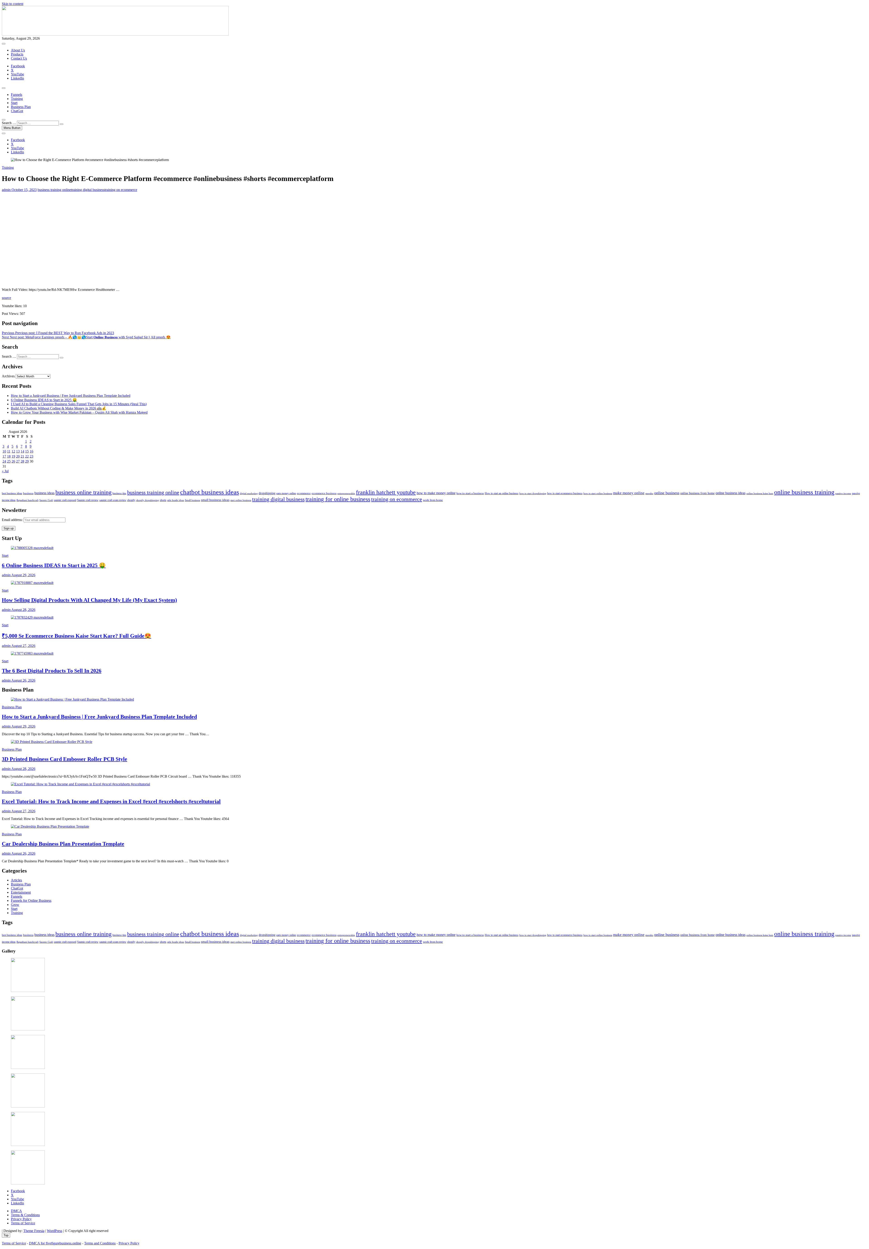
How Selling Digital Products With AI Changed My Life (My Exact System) (89, 600)
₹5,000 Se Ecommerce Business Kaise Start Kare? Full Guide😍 (76, 636)
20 (18, 456)
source (6, 298)
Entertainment (21, 892)
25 (9, 461)
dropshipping (267, 493)
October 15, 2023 (24, 190)
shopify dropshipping (147, 500)
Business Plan (21, 107)
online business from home (697, 493)
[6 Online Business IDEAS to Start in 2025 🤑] (32, 548)
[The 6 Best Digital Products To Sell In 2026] (32, 653)
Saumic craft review (87, 500)
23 (31, 456)
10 (4, 451)
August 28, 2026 (23, 610)
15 (27, 451)
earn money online (286, 493)
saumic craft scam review (112, 500)
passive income (843, 493)
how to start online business (597, 493)
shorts (163, 500)
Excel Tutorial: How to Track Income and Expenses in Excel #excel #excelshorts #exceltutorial (111, 801)
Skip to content (12, 4)
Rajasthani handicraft (27, 500)
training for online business (338, 499)
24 (4, 461)
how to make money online (436, 493)
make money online (629, 493)
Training (17, 99)
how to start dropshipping (532, 493)
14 (22, 451)
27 (18, 461)
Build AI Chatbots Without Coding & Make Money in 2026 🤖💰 (58, 408)
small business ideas (215, 500)
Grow (15, 905)
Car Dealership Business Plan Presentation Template (63, 844)
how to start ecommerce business (565, 493)
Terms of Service (23, 1223)
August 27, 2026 (23, 646)
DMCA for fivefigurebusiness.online (55, 1243)
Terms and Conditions (100, 1243)
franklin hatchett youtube (386, 492)
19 (13, 456)
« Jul (5, 471)
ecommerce (304, 493)
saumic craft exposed (65, 500)
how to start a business (470, 493)
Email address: (13, 520)
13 (18, 451)
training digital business (88, 190)
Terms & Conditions (25, 1215)
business (28, 493)
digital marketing (249, 493)
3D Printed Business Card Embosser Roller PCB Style (64, 759)
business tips (119, 493)
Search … (9, 123)
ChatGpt (17, 111)
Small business (192, 500)
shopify (131, 500)
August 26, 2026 (23, 680)
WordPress (54, 1231)
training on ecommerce (121, 190)
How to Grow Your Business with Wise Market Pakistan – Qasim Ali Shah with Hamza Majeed (79, 412)
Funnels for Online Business (31, 900)
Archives (8, 376)
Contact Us (19, 58)
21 (22, 456)
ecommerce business (324, 493)
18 (9, 456)
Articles (16, 880)
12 (13, 451)
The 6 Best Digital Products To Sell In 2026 (51, 671)
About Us (18, 50)
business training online (54, 190)
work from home (433, 500)
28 (22, 461)
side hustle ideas (175, 500)
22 (27, 456)
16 (31, 451)
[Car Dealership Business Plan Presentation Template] (50, 826)
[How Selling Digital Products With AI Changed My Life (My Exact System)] (32, 583)
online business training (804, 492)
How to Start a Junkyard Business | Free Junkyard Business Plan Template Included (70, 396)
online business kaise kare (759, 493)
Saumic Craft (46, 500)
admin (6, 190)
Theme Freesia (33, 1231)
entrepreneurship (346, 493)
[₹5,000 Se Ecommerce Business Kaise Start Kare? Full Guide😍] (32, 617)
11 (8, 451)
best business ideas (12, 493)
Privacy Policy (21, 1219)
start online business (240, 500)
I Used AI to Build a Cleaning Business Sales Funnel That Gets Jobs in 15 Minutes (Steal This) (79, 404)
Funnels (16, 94)
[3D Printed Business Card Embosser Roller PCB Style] (51, 742)
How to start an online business (501, 493)
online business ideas (730, 493)
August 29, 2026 (23, 575)
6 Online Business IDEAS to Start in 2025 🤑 (44, 400)
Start (14, 103)
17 (4, 456)
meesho (649, 493)
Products (17, 54)
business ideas (44, 493)
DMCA (16, 1211)
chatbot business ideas (209, 492)
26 (13, 461)
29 (27, 461)
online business (666, 493)
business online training (83, 492)
